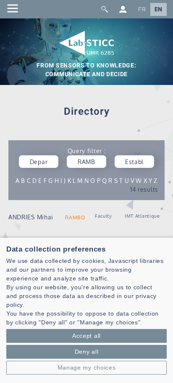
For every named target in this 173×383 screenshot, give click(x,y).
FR (142, 9)
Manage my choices (87, 367)
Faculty (103, 216)
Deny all (87, 351)
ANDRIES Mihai (30, 217)
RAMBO (75, 217)
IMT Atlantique (142, 216)
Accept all (86, 335)
